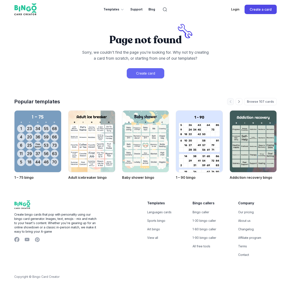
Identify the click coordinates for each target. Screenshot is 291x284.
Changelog (246, 229)
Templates (111, 9)
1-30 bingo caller (204, 220)
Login (235, 9)
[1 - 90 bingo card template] (199, 141)
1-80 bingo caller (204, 229)
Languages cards (159, 212)
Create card (145, 73)
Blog (151, 9)
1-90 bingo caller (204, 237)
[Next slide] (239, 101)
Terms (242, 246)
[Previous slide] (230, 101)
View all (152, 237)
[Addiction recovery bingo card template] (253, 141)
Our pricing (246, 212)
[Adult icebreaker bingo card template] (91, 141)
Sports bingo (156, 220)
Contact (243, 255)
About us (244, 220)
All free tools (201, 246)
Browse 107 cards (260, 101)
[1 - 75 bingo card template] (37, 141)
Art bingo (153, 229)
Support (136, 9)
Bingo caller (201, 212)
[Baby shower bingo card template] (145, 141)
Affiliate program (249, 237)
